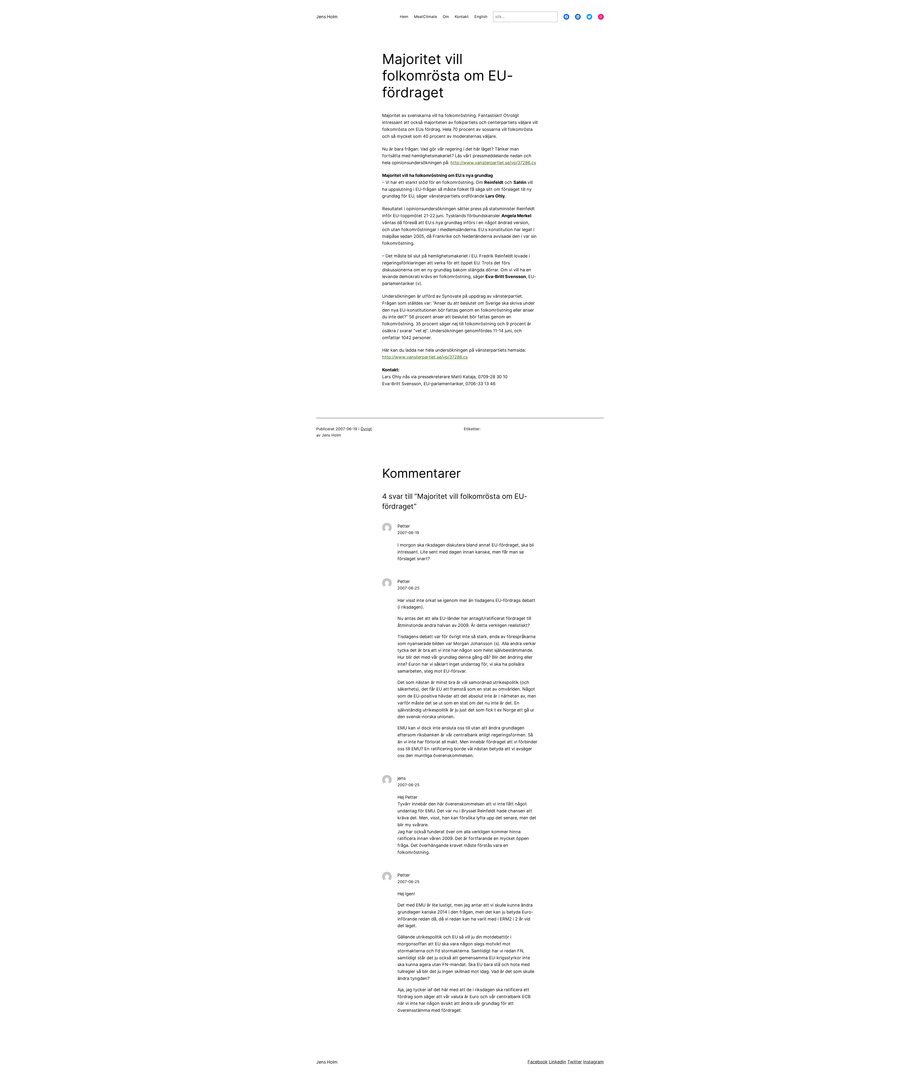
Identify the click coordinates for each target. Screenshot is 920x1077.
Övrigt (366, 428)
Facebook (538, 1061)
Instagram (593, 1061)
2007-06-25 (408, 588)
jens (401, 778)
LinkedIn (557, 1061)
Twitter (574, 1061)
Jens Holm (327, 16)
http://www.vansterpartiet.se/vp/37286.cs (493, 162)
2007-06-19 (408, 532)
